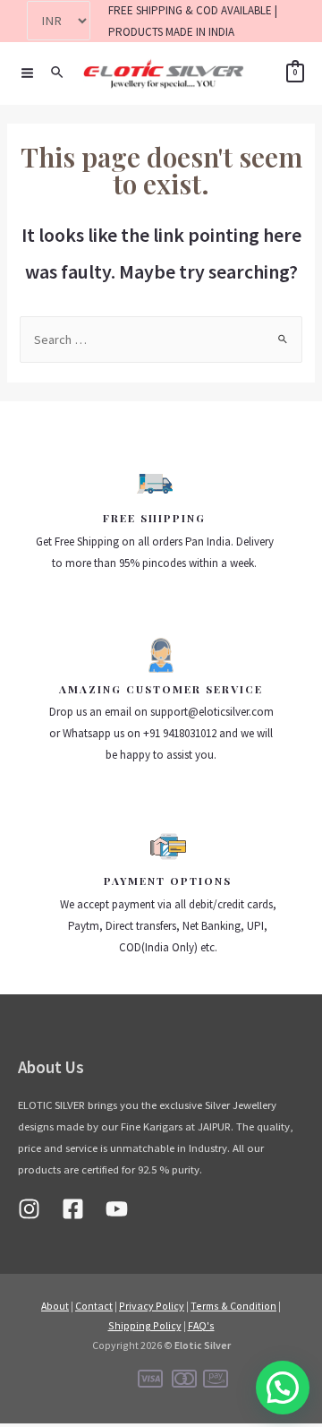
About (55, 1305)
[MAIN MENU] (27, 73)
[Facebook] (73, 1209)
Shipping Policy (145, 1325)
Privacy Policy (151, 1305)
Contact (94, 1305)
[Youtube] (117, 1209)
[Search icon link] (58, 72)
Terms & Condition (233, 1305)
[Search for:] (160, 339)
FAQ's (201, 1325)
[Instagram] (29, 1209)
